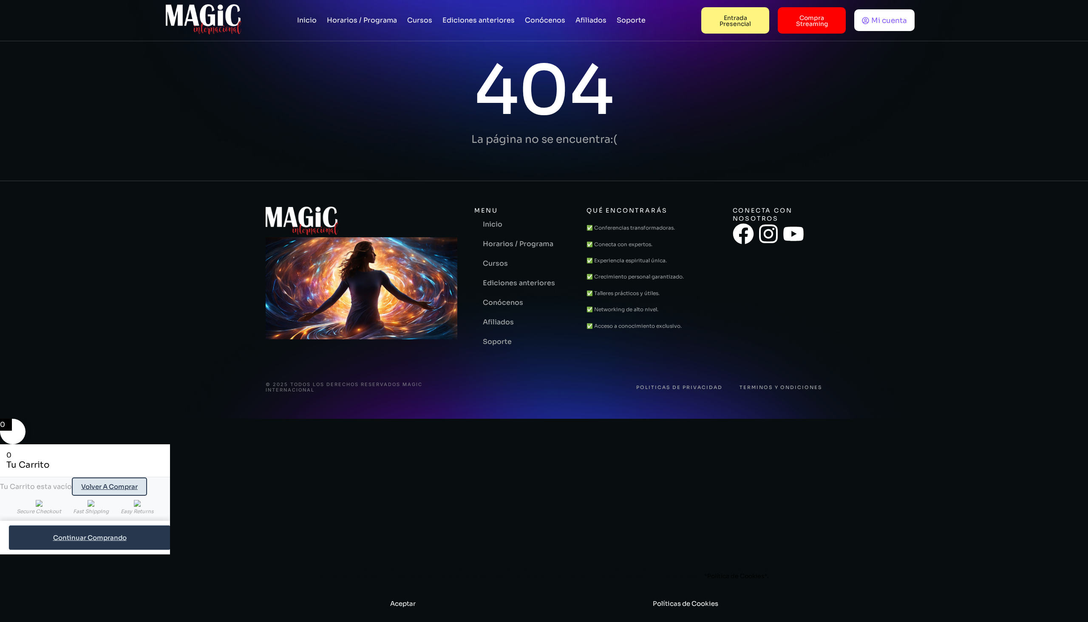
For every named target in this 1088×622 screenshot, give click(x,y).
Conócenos (545, 20)
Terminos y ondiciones (781, 387)
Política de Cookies (736, 576)
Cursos (419, 20)
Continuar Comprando (90, 538)
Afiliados (590, 20)
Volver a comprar (109, 487)
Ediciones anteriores (478, 20)
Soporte (631, 20)
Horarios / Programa (362, 20)
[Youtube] (793, 233)
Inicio (307, 20)
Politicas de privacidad (679, 387)
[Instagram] (768, 233)
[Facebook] (743, 233)
